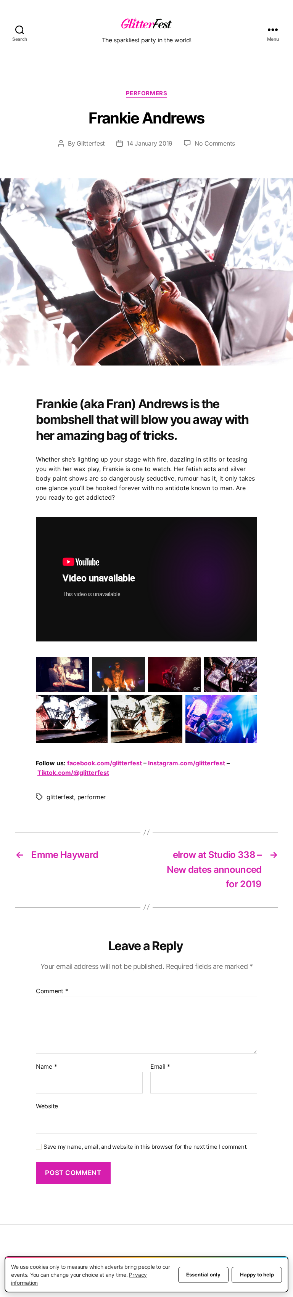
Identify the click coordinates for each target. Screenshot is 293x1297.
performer (91, 797)
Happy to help (257, 1274)
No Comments (215, 143)
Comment (52, 991)
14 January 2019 (149, 143)
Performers (146, 93)
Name (46, 1066)
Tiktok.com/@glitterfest (73, 772)
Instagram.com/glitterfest (186, 763)
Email (160, 1066)
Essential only (203, 1274)
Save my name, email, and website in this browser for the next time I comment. (145, 1146)
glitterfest (60, 797)
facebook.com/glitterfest (104, 763)
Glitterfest (91, 143)
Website (47, 1106)
